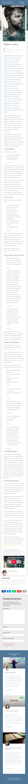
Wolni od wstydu (10, 672)
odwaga (21, 49)
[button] (3, 591)
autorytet (7, 49)
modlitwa (17, 49)
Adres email (6, 632)
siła (5, 51)
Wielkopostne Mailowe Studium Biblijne (14, 517)
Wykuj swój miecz (8, 349)
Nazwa (5, 626)
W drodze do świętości (12, 711)
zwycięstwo (15, 51)
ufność (8, 51)
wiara (11, 51)
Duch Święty (12, 49)
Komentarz (6, 608)
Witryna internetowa (8, 638)
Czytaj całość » (9, 690)
